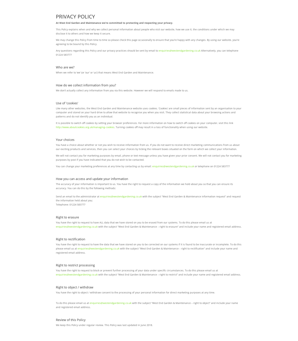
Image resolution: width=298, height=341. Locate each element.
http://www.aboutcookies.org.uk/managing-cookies (85, 127)
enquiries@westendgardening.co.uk (179, 50)
